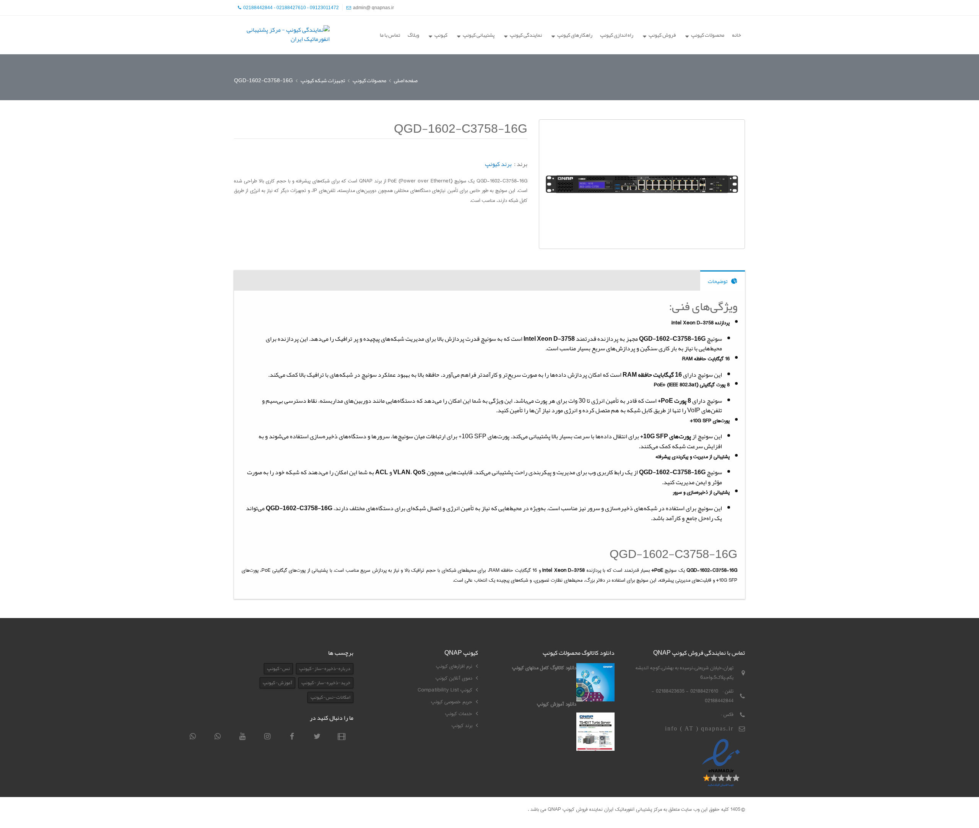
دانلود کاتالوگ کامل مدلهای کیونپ (544, 667)
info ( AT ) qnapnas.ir (699, 728)
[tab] (722, 280)
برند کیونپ (498, 164)
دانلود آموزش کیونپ (556, 704)
